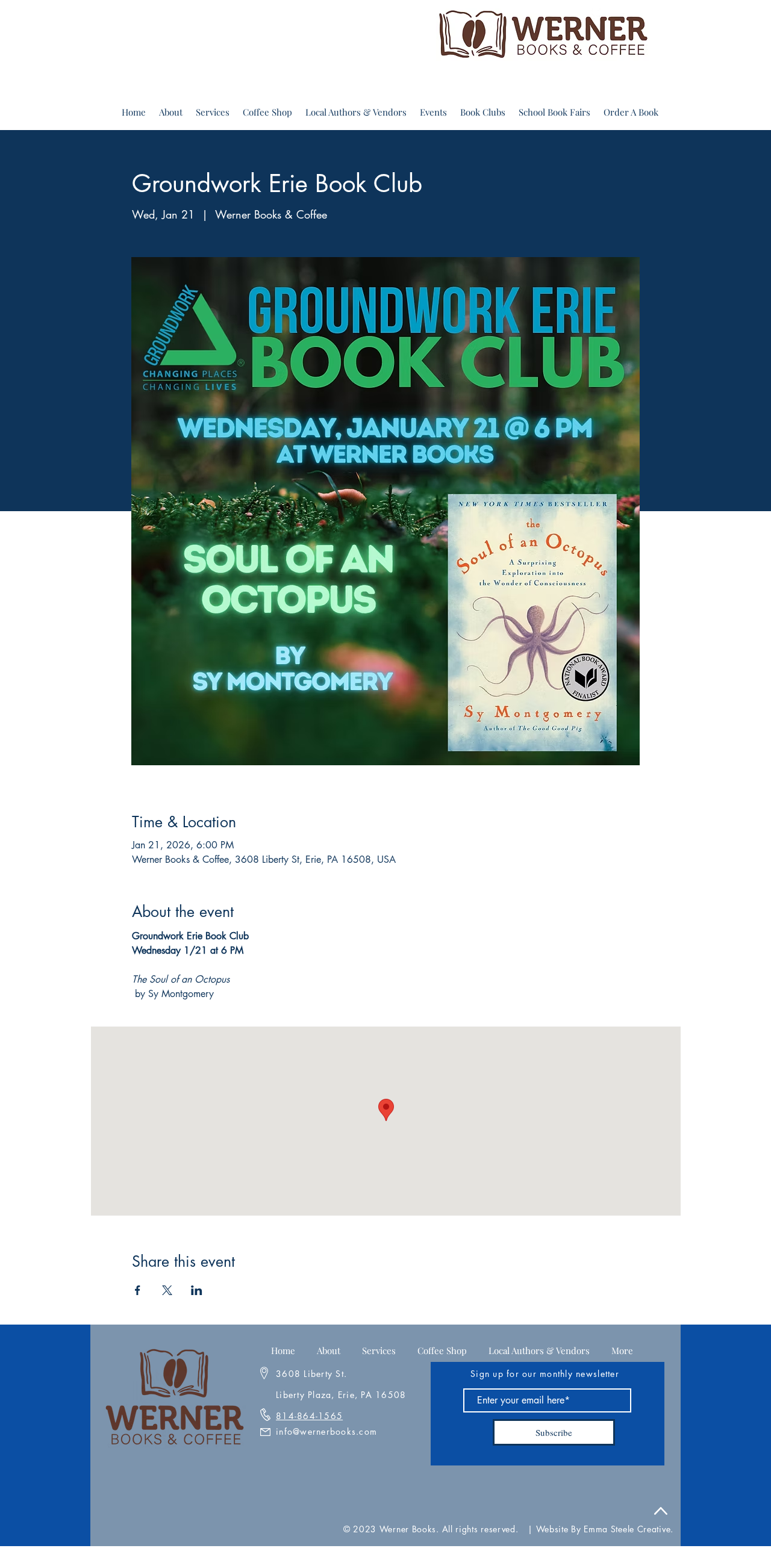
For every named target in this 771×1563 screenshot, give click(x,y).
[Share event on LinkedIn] (196, 1290)
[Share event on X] (167, 1290)
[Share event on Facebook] (137, 1290)
